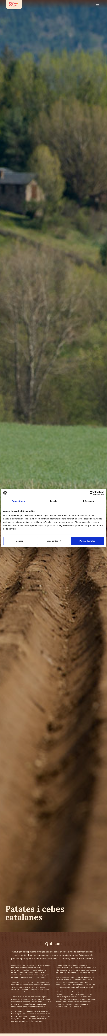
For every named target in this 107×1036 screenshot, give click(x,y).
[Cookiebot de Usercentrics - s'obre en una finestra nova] (91, 493)
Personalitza (52, 541)
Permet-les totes (87, 541)
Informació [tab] (88, 501)
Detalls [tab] (53, 501)
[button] (97, 5)
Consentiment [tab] (18, 501)
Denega (19, 541)
